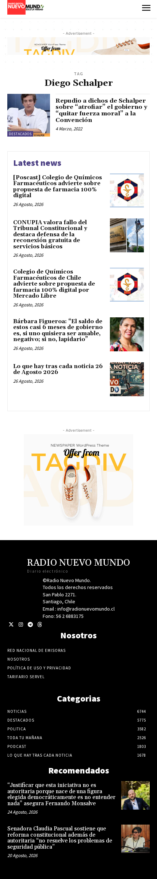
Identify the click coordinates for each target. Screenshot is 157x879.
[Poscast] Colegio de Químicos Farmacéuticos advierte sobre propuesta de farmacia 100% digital (57, 186)
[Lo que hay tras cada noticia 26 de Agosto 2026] (127, 379)
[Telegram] (30, 624)
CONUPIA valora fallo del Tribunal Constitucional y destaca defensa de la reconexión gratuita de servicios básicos (50, 234)
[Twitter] (11, 624)
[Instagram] (20, 624)
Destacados (20, 133)
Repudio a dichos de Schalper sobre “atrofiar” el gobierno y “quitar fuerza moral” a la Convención (101, 110)
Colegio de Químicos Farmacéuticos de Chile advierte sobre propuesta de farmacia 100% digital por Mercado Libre (54, 283)
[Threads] (39, 624)
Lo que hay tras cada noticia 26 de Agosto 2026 (58, 369)
